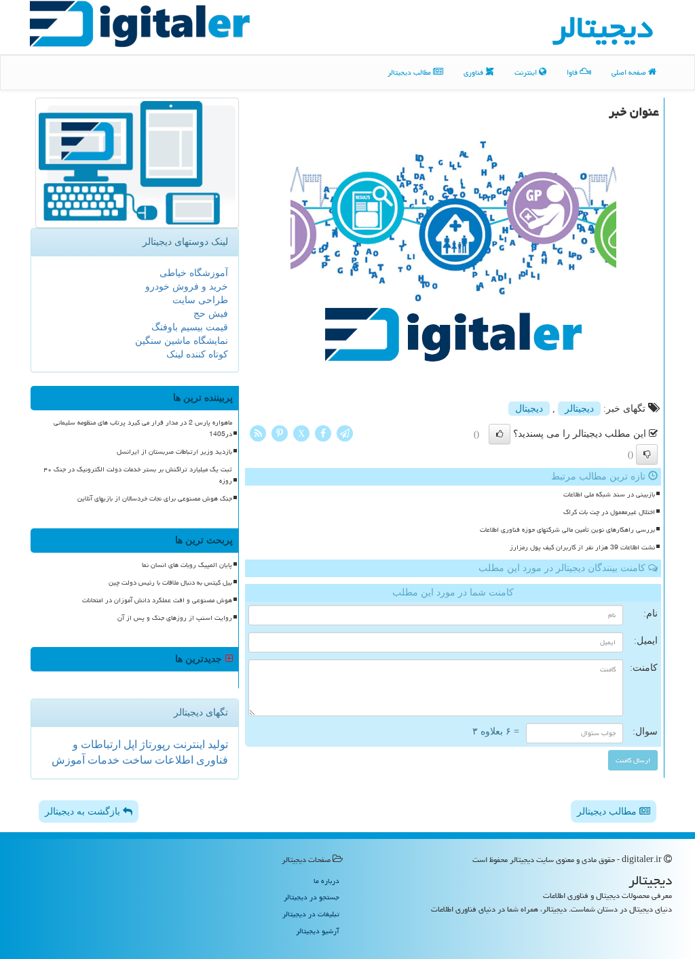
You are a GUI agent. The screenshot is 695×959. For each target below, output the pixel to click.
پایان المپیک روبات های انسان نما (187, 565)
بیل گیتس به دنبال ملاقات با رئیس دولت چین (170, 582)
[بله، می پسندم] (499, 434)
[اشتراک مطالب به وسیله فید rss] (257, 432)
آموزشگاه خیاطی (193, 273)
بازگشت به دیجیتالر (84, 811)
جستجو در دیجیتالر (311, 897)
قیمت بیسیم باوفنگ (189, 327)
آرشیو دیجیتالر (317, 931)
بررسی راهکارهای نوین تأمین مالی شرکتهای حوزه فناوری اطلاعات (567, 529)
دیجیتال (529, 409)
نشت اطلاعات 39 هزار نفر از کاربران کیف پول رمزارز (582, 547)
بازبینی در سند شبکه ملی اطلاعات (609, 494)
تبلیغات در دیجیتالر (310, 914)
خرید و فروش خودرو (186, 286)
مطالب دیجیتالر (410, 72)
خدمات (102, 760)
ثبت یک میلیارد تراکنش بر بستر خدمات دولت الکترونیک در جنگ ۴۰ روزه (137, 475)
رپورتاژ (153, 744)
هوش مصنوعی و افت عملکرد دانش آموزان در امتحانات (157, 600)
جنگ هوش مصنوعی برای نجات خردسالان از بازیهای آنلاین (154, 498)
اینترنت (526, 72)
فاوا (573, 72)
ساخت (135, 760)
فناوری (474, 72)
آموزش (68, 760)
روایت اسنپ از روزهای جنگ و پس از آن (174, 618)
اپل (129, 744)
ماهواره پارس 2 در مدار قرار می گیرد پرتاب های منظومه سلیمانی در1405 (143, 428)
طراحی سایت (200, 300)
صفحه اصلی (630, 72)
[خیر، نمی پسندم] (647, 454)
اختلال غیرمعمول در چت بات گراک (609, 512)
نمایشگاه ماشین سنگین (181, 341)
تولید (216, 744)
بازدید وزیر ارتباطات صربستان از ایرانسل (174, 451)
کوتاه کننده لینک (197, 354)
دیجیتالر (579, 409)
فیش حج (210, 314)
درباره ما (326, 881)
